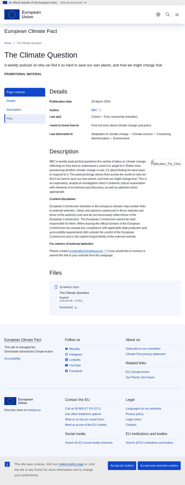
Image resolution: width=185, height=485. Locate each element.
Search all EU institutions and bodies (149, 442)
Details (11, 100)
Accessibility (12, 358)
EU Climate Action (137, 371)
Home (7, 43)
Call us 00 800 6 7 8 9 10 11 (83, 408)
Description (14, 109)
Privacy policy (135, 414)
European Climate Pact (22, 340)
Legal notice (133, 419)
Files (10, 118)
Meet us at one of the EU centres (86, 424)
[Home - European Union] (22, 14)
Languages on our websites (143, 408)
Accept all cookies (122, 465)
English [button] (158, 14)
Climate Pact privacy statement (145, 354)
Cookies (131, 424)
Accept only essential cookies (159, 465)
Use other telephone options (83, 414)
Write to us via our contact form (84, 419)
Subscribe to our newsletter (143, 348)
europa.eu (34, 410)
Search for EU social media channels (89, 442)
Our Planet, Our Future (140, 377)
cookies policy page (71, 464)
